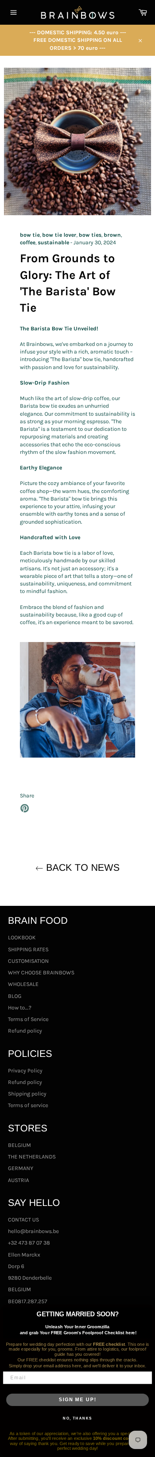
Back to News (81, 867)
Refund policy (25, 1030)
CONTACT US (23, 1219)
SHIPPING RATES (28, 949)
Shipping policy (27, 1093)
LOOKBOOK (22, 937)
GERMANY (20, 1168)
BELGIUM (19, 1145)
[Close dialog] (148, 1311)
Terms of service (28, 1105)
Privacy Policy (25, 1070)
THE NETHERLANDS (32, 1156)
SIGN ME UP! (77, 1399)
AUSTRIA (18, 1180)
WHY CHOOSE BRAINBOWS (41, 972)
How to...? (19, 1007)
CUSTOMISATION (28, 961)
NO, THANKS (77, 1418)
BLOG (14, 996)
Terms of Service (28, 1019)
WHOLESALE (23, 984)
